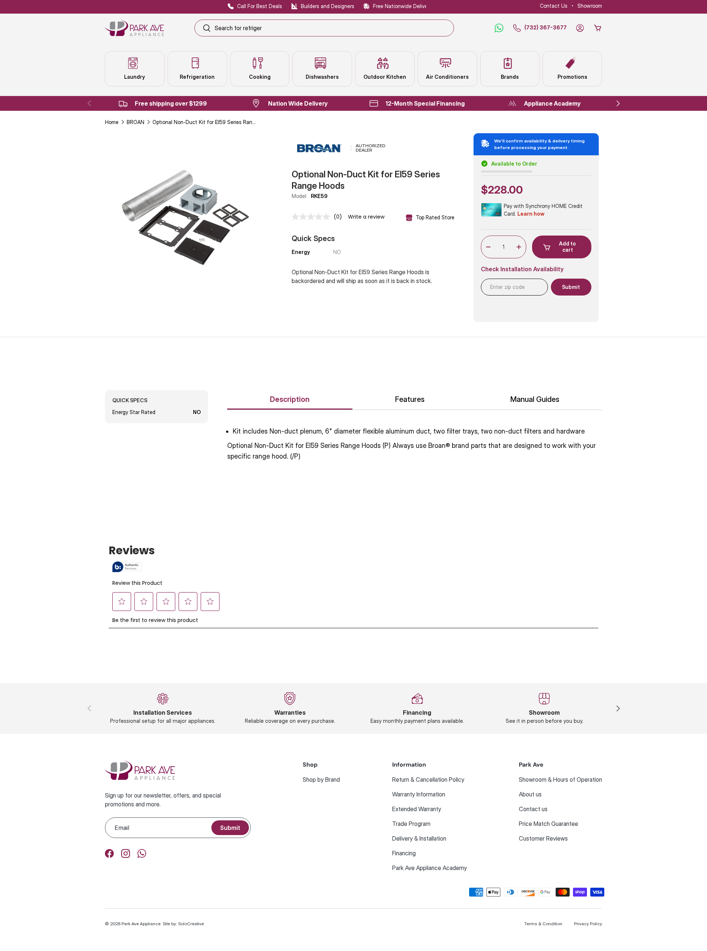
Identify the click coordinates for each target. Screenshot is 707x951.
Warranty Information (418, 794)
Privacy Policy (588, 923)
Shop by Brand (321, 779)
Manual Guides (534, 399)
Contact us (533, 809)
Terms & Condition (543, 923)
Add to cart (567, 246)
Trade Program (411, 823)
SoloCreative (191, 923)
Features (410, 399)
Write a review (366, 216)
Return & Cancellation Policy (428, 779)
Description (290, 399)
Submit (230, 827)
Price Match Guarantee (548, 823)
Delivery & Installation (419, 838)
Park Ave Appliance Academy (429, 868)
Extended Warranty (416, 809)
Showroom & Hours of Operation (560, 779)
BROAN (135, 122)
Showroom (589, 6)
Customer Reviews (543, 838)
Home (112, 122)
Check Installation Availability (522, 269)
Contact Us (553, 6)
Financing (404, 853)
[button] (598, 28)
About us (530, 794)
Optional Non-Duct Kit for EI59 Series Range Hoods (204, 122)
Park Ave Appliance (141, 923)
